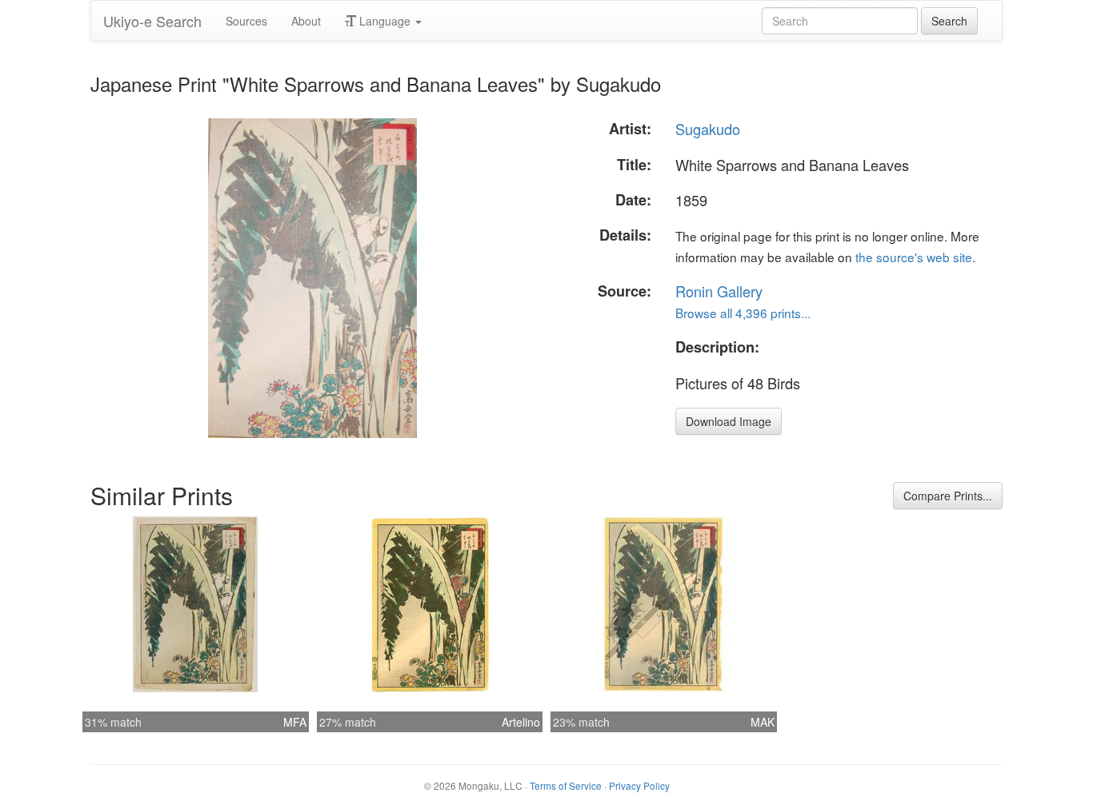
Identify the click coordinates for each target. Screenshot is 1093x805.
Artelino (521, 722)
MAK (763, 722)
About (306, 21)
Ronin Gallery (719, 291)
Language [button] (384, 21)
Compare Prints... (947, 496)
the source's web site (913, 256)
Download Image (728, 421)
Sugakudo (707, 128)
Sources (246, 21)
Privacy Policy (639, 785)
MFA (294, 722)
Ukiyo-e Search (152, 20)
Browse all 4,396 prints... (743, 312)
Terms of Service (566, 785)
